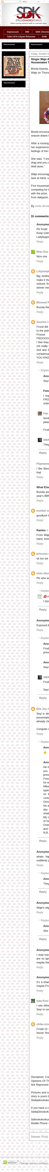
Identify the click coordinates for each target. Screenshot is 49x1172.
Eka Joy (41, 708)
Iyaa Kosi (42, 1000)
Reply (39, 241)
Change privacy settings (33, 1163)
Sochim (41, 322)
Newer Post (39, 1136)
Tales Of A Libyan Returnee (21, 36)
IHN (27, 32)
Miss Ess (42, 251)
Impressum (13, 32)
